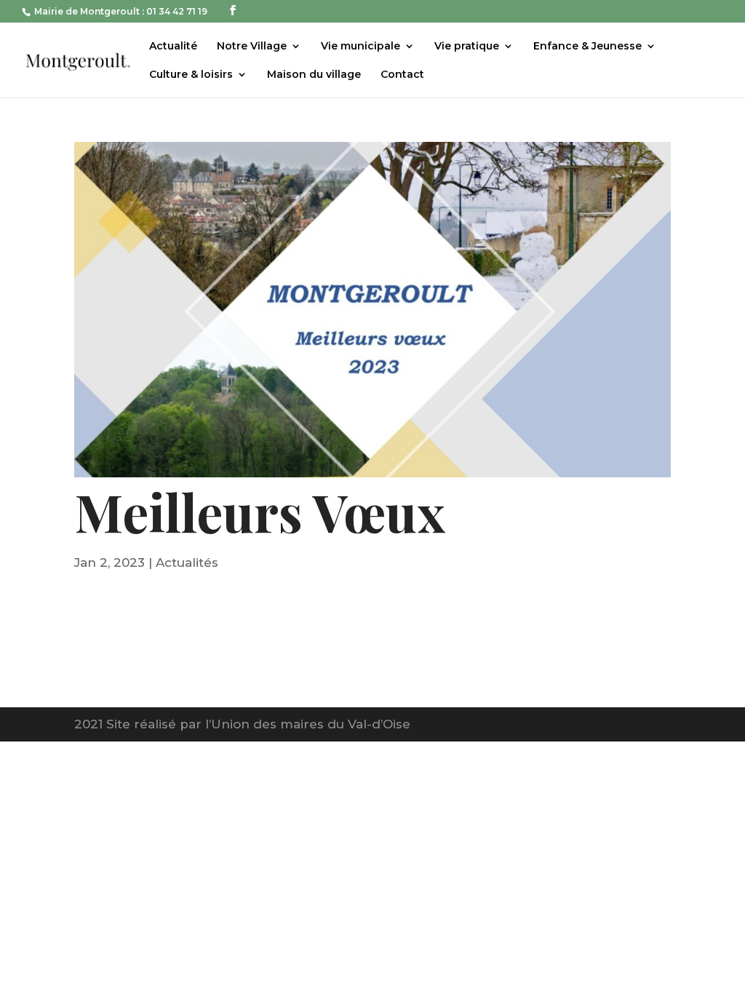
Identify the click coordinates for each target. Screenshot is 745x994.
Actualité (173, 46)
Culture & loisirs (191, 75)
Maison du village (314, 75)
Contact (402, 75)
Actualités (187, 562)
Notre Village (252, 46)
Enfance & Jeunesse (587, 46)
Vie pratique (466, 46)
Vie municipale (360, 46)
